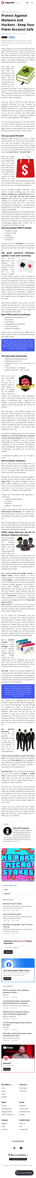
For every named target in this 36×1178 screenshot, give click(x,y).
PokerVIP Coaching (6, 34)
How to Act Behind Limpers (12, 914)
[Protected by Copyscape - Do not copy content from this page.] (18, 1159)
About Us (22, 1124)
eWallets (4, 1097)
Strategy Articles (6, 1112)
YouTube (22, 1115)
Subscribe (8, 952)
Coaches (4, 1106)
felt (27, 400)
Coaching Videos (6, 1109)
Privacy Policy (23, 1130)
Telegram (4, 1124)
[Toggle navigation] (32, 3)
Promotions (23, 1091)
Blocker (6, 894)
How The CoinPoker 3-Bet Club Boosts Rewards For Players (16, 991)
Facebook (22, 1106)
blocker (9, 580)
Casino (3, 1094)
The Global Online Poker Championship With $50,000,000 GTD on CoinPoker (16, 1002)
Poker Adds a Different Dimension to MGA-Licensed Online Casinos (17, 1034)
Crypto (3, 1091)
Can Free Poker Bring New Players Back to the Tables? (17, 1024)
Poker (3, 1088)
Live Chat (4, 1130)
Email (3, 1127)
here (10, 490)
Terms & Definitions (7, 1115)
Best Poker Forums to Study (12, 904)
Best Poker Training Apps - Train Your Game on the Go (18, 926)
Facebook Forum (24, 1112)
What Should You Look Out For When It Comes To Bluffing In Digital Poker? (16, 1013)
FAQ (20, 1127)
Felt (5, 890)
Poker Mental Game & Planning (10, 12)
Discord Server (24, 1109)
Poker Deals (23, 1088)
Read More (16, 842)
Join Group (7, 978)
